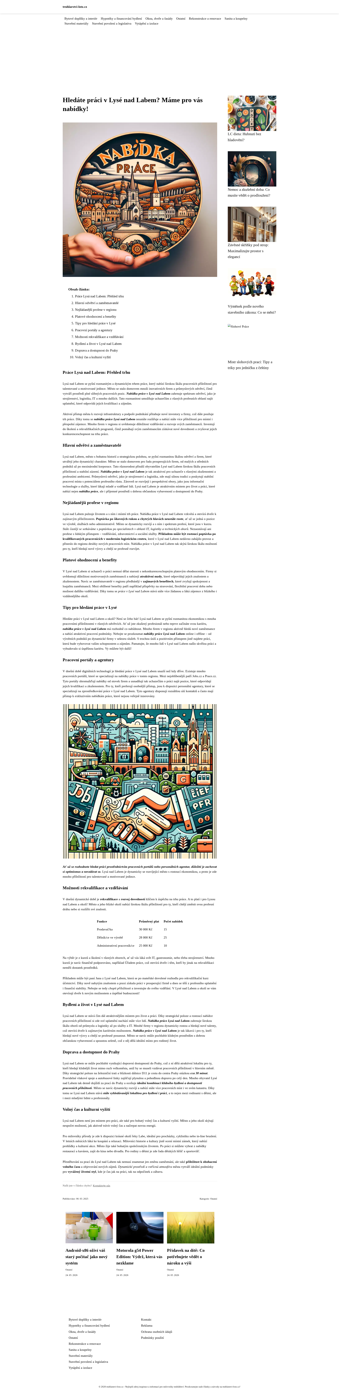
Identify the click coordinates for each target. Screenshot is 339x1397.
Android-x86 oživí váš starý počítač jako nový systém (87, 1256)
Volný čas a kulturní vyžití (93, 357)
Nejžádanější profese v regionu (96, 309)
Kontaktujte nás (101, 1185)
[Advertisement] (169, 52)
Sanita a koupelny (236, 18)
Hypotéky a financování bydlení (121, 18)
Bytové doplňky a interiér (80, 18)
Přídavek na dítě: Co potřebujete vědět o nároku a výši (186, 1256)
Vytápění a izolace (146, 23)
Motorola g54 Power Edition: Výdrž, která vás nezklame (139, 1256)
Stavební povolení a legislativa (111, 23)
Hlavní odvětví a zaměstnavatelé (96, 303)
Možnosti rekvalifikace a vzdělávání (99, 337)
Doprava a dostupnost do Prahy (96, 350)
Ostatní (180, 18)
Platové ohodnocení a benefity (95, 316)
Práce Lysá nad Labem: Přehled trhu (99, 296)
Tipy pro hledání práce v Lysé (95, 323)
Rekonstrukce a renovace (205, 18)
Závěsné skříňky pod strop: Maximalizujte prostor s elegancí (248, 251)
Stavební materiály (76, 23)
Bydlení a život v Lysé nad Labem (98, 344)
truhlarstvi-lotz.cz (75, 6)
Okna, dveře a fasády (159, 18)
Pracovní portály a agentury (93, 330)
